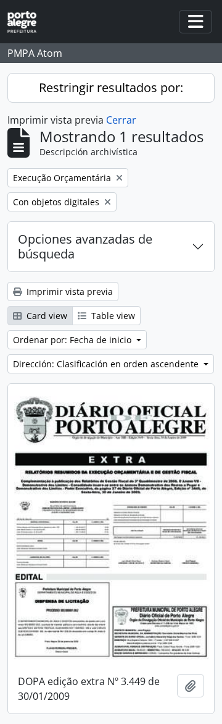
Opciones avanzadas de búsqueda (85, 246)
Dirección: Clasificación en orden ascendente (107, 364)
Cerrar (121, 120)
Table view (112, 316)
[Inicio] (26, 22)
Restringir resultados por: (111, 87)
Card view (45, 316)
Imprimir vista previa (68, 291)
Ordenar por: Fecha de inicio (73, 340)
